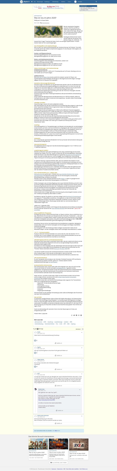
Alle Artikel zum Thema (59, 462)
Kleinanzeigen (40, 1)
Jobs (35, 1)
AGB (64, 469)
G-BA (61, 324)
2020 (45, 322)
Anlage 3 (63, 178)
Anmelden (80, 1)
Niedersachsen (83, 6)
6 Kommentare (45, 23)
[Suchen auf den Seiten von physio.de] (96, 1)
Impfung (73, 324)
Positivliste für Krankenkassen (73, 196)
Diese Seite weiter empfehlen (72, 469)
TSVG (35, 268)
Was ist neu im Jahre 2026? (37, 452)
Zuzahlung (50, 322)
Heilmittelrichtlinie (49, 324)
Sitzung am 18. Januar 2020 (60, 248)
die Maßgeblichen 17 (61, 268)
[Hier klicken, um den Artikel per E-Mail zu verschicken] (79, 315)
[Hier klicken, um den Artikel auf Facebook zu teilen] (76, 315)
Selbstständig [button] (55, 1)
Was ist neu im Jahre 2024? (77, 453)
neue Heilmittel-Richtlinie (58, 208)
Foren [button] (69, 1)
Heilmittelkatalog (39, 324)
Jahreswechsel (38, 322)
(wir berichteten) (60, 165)
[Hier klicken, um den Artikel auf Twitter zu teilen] (74, 315)
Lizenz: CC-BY (57, 38)
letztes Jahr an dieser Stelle (43, 77)
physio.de (25, 1)
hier (56, 430)
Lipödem (66, 322)
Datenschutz (60, 469)
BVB (71, 322)
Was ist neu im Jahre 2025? (57, 452)
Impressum (54, 469)
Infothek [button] (63, 1)
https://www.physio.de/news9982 (46, 400)
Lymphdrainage (58, 322)
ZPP (65, 324)
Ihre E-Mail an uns (83, 469)
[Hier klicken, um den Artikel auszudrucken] (81, 315)
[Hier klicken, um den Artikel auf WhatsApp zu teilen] (72, 315)
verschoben (37, 210)
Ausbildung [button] (46, 1)
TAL (57, 324)
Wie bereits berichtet (39, 174)
